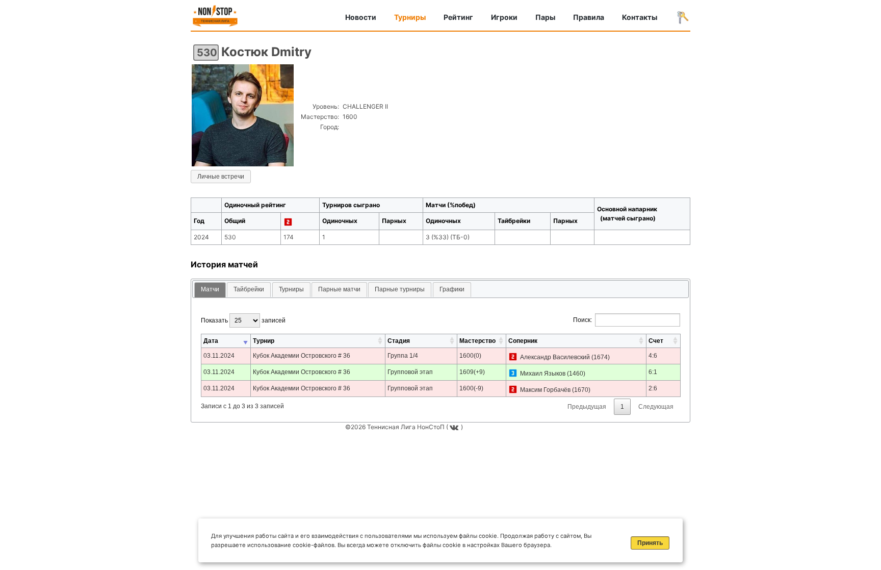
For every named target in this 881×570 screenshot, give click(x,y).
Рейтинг (458, 17)
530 (207, 52)
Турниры (410, 17)
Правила (588, 17)
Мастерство (477, 340)
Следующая (655, 406)
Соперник (522, 340)
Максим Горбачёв (545, 389)
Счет (656, 340)
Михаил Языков (542, 373)
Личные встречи (220, 176)
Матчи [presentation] (210, 289)
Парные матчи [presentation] (339, 289)
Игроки (504, 17)
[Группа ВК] (455, 427)
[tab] (210, 290)
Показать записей (243, 320)
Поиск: (582, 320)
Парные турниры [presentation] (400, 289)
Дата (210, 340)
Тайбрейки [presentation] (249, 289)
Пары (545, 17)
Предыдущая (586, 406)
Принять (650, 543)
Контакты (639, 17)
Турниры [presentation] (291, 289)
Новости (360, 17)
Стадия (398, 340)
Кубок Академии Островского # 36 (301, 355)
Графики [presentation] (451, 289)
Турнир (263, 340)
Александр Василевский (555, 357)
